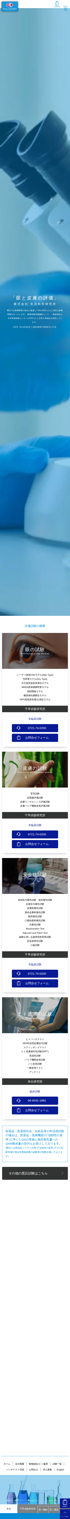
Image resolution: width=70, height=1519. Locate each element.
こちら (37, 1284)
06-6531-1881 (37, 1100)
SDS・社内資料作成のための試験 (35, 1206)
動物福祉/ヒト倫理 (38, 1464)
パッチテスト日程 (15, 1469)
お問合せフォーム (37, 737)
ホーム (7, 1464)
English (60, 1469)
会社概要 (19, 1464)
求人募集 (47, 1469)
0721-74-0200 (37, 728)
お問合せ (33, 1469)
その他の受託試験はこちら (28, 1173)
